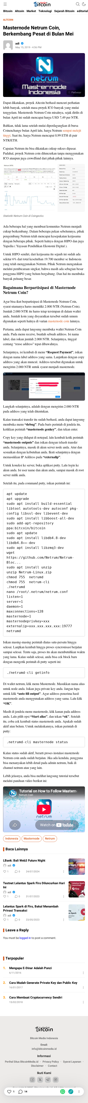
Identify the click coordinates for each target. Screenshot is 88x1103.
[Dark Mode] (84, 4)
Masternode (31, 838)
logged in (25, 938)
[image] (77, 866)
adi (17, 43)
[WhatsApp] (62, 1091)
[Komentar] (20, 1091)
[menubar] (5, 4)
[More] (63, 871)
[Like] (9, 1091)
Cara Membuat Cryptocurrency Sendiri (35, 997)
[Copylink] (70, 1091)
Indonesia (11, 838)
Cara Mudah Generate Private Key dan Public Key (43, 983)
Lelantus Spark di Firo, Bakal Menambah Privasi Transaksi (30, 908)
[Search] (78, 4)
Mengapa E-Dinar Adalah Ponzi (30, 968)
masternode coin (58, 321)
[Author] (8, 45)
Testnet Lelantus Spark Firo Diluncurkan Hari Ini (34, 885)
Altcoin (8, 20)
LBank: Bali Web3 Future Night (24, 860)
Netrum (50, 838)
